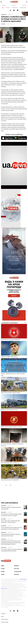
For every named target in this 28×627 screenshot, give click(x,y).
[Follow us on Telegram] (17, 10)
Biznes (3, 571)
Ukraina (16, 566)
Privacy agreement (4, 619)
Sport (2, 574)
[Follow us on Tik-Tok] (10, 10)
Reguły (2, 616)
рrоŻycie (16, 574)
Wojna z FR (10, 14)
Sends (17, 129)
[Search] (26, 2)
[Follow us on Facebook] (14, 10)
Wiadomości (3, 14)
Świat (2, 566)
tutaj (2, 130)
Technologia (17, 571)
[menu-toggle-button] (1, 2)
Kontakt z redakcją (4, 622)
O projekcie (3, 613)
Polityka (16, 568)
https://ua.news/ (23, 579)
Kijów (2, 568)
